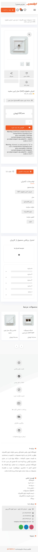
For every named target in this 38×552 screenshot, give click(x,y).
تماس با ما (30, 488)
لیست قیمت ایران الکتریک (26, 493)
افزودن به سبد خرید (17, 128)
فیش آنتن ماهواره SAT (24, 192)
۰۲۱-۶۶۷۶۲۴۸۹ (27, 516)
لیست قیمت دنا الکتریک (26, 496)
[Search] (3, 4)
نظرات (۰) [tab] (8, 172)
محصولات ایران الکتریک (25, 20)
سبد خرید (31, 483)
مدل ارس (15, 20)
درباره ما (31, 485)
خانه (34, 20)
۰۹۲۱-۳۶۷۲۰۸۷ (26, 519)
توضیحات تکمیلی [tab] (23, 172)
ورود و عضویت (6, 10)
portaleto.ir (11, 549)
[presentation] (21, 346)
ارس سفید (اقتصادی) (20, 100)
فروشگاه (31, 480)
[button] (29, 34)
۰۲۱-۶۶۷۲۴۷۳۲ (26, 513)
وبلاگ (32, 499)
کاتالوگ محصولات (28, 491)
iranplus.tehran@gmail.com (22, 522)
